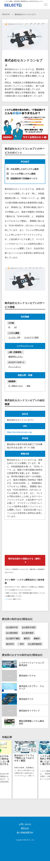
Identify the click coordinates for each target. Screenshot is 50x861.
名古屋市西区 (12, 633)
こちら (7, 599)
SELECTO (6, 14)
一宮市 (21, 644)
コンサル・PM (14, 337)
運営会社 (25, 828)
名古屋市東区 (28, 633)
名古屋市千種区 (13, 638)
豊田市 (27, 638)
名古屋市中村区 (29, 627)
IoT (15, 327)
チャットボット (14, 367)
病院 (28, 386)
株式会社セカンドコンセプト (25, 14)
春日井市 (10, 644)
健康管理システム (15, 357)
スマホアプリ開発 (31, 337)
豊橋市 (37, 638)
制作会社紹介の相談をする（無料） (25, 558)
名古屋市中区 (12, 627)
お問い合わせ (25, 824)
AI (9, 327)
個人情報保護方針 (25, 832)
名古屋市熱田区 (35, 644)
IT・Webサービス (15, 386)
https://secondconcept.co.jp (19, 432)
